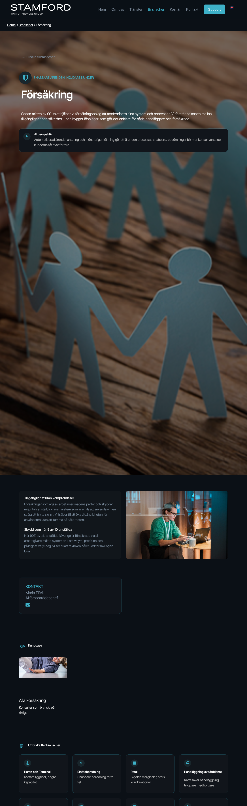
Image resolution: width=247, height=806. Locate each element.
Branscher (26, 25)
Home (11, 25)
